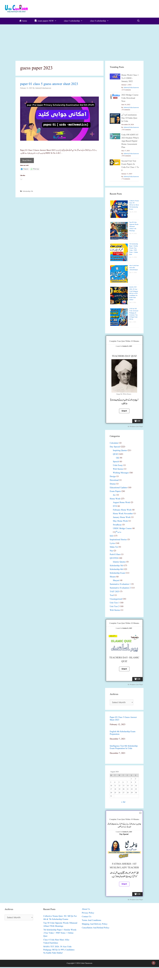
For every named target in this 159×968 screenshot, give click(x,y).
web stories (118, 469)
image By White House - (124, 394)
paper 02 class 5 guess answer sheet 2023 (123, 718)
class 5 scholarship (72, 20)
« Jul (123, 802)
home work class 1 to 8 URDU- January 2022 (130, 78)
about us (86, 909)
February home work (122, 509)
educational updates (118, 487)
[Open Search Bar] (138, 21)
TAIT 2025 (114, 591)
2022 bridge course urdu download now (129, 98)
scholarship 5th (28, 191)
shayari (116, 580)
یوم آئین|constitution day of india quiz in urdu (129, 118)
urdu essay (118, 465)
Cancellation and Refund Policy (95, 927)
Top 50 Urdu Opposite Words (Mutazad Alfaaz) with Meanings (133, 226)
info (111, 535)
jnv (114, 495)
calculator (114, 443)
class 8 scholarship (98, 20)
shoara (113, 576)
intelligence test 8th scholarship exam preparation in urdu (124, 747)
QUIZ (115, 454)
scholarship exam (117, 573)
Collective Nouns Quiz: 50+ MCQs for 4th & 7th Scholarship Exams (134, 205)
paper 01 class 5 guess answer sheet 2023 (49, 84)
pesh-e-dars (115, 554)
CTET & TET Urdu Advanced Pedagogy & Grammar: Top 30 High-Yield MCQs (133, 314)
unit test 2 (114, 606)
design (113, 476)
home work (115, 498)
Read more (27, 160)
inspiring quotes (120, 450)
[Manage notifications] (153, 963)
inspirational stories (118, 539)
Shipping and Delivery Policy (94, 924)
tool (112, 595)
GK (117, 457)
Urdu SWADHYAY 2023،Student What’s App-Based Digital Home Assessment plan (130, 141)
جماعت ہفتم (118, 532)
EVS (115, 506)
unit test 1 (114, 602)
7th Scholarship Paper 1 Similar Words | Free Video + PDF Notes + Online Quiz (133, 249)
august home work (121, 502)
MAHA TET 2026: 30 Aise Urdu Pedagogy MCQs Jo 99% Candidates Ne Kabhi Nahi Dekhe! (133, 293)
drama (112, 483)
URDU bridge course (122, 528)
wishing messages (121, 472)
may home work (120, 521)
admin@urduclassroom (131, 87)
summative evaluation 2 (120, 587)
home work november (123, 513)
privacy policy (88, 912)
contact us (86, 916)
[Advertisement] (79, 42)
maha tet (114, 547)
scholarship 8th (116, 569)
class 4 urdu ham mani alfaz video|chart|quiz (134, 268)
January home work (121, 517)
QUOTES (114, 558)
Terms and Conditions (91, 920)
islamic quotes (119, 561)
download (114, 480)
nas (111, 550)
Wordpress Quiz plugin (136, 426)
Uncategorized (116, 599)
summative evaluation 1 (120, 584)
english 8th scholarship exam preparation (122, 732)
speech (116, 461)
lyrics (112, 543)
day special (115, 446)
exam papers (115, 491)
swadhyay (117, 524)
